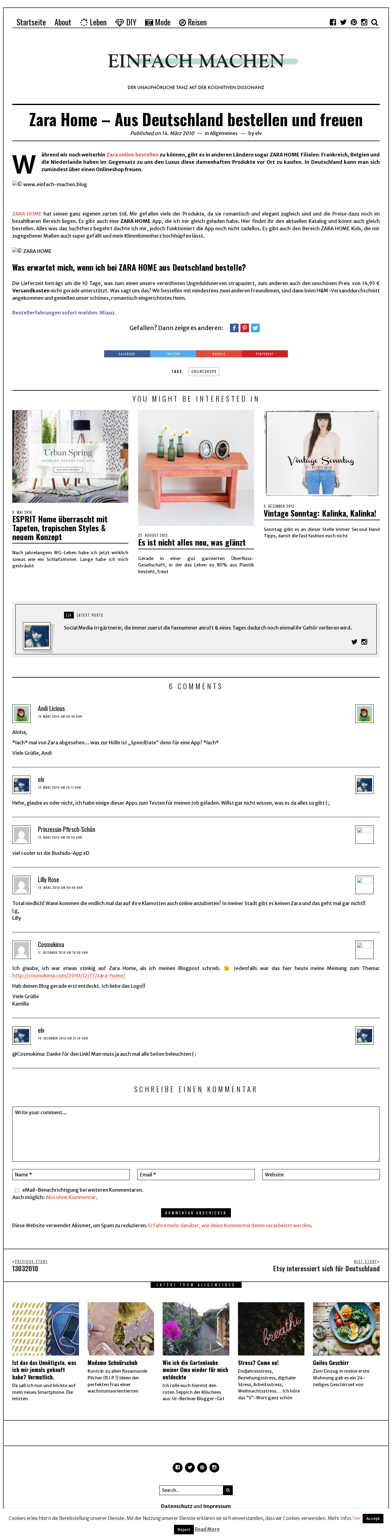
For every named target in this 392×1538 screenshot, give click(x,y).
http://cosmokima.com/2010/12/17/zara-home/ (68, 975)
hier (356, 1518)
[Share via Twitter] (255, 328)
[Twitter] (343, 22)
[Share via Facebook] (234, 328)
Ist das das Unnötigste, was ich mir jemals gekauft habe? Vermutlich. (44, 1370)
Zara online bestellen (133, 155)
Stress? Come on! (258, 1363)
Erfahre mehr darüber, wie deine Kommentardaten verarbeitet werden (229, 1225)
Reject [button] (184, 1529)
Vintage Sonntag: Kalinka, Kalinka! (320, 513)
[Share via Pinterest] (244, 328)
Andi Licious (51, 708)
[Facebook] (333, 22)
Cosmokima (51, 944)
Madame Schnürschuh (113, 1363)
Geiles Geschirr (331, 1363)
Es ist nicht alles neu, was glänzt (192, 542)
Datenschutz (177, 1506)
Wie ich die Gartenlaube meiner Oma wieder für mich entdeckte (195, 1370)
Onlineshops (204, 371)
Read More (207, 1529)
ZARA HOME (27, 214)
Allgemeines (224, 133)
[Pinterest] (354, 22)
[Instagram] (364, 22)
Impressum (217, 1506)
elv (258, 133)
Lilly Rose (48, 879)
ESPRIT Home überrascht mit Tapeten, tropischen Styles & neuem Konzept (59, 527)
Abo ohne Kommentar (71, 1197)
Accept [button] (373, 1518)
